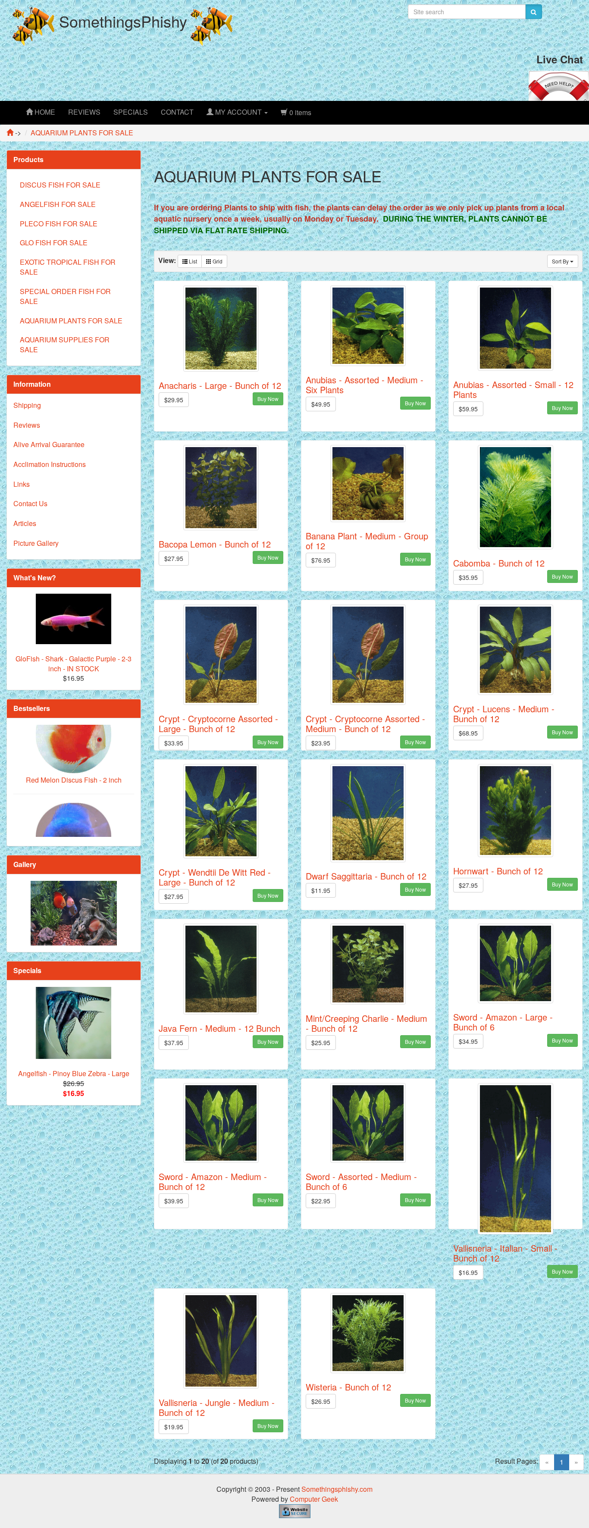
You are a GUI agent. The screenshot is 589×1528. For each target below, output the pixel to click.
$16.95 (468, 1272)
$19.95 (173, 1426)
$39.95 (173, 1200)
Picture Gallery (36, 543)
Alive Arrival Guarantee (49, 444)
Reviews (26, 425)
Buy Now (268, 398)
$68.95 (468, 733)
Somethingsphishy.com (337, 1489)
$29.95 (173, 399)
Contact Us (30, 503)
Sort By (561, 261)
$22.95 (320, 1200)
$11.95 (320, 890)
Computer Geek (314, 1499)
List (192, 261)
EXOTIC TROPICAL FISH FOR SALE (68, 267)
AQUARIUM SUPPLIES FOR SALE (65, 344)
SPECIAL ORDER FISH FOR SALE (65, 296)
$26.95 (320, 1401)
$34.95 (468, 1041)
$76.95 (320, 560)
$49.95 (320, 404)
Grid (216, 261)
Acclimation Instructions (49, 464)
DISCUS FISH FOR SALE (60, 185)
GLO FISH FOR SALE (54, 242)
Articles (24, 523)
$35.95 (468, 577)
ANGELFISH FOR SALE (58, 204)
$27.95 (173, 558)
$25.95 (320, 1042)
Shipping (27, 405)
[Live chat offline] (559, 85)
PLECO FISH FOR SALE (58, 224)
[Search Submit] (533, 11)
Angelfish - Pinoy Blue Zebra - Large (73, 1073)
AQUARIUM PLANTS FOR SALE (71, 321)
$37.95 (173, 1042)
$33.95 (173, 743)
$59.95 (468, 408)
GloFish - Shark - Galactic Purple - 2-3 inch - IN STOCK (74, 663)
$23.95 (320, 743)
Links (21, 484)
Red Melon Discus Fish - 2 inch (74, 744)
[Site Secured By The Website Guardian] (294, 1510)
